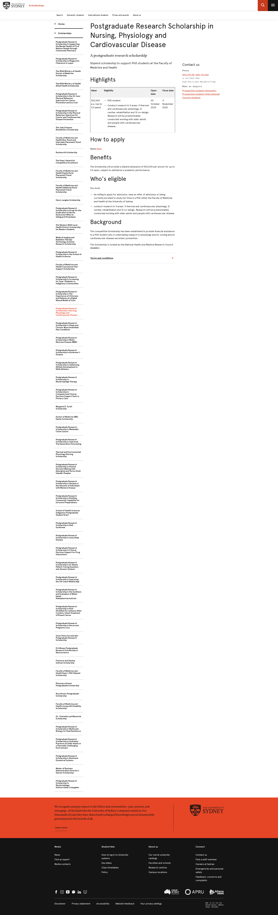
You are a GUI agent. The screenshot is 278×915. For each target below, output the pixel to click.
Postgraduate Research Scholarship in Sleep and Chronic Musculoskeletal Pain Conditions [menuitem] (67, 326)
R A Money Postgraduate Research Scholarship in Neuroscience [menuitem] (67, 650)
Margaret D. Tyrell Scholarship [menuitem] (64, 407)
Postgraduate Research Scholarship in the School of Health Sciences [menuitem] (68, 254)
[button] (263, 5)
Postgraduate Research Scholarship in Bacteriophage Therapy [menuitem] (66, 379)
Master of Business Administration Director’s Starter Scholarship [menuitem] (67, 770)
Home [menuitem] (61, 24)
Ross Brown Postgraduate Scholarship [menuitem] (67, 694)
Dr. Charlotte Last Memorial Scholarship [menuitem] (68, 717)
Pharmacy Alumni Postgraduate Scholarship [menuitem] (67, 684)
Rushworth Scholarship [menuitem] (66, 152)
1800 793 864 (202, 75)
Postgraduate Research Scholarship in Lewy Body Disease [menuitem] (67, 537)
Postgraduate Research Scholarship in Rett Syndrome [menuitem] (66, 525)
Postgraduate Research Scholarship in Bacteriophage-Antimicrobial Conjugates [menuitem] (67, 784)
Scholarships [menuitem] (65, 33)
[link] (68, 855)
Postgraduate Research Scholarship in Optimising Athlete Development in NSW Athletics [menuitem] (67, 365)
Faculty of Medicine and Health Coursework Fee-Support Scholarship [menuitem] (67, 266)
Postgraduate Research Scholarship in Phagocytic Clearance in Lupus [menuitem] (67, 61)
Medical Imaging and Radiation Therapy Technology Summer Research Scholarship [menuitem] (66, 240)
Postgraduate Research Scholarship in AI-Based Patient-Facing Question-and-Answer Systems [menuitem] (67, 565)
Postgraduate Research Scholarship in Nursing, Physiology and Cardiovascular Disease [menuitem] (66, 311)
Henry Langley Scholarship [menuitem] (68, 200)
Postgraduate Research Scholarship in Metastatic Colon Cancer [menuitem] (67, 429)
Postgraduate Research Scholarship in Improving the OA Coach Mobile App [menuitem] (67, 579)
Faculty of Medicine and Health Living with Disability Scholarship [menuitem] (68, 706)
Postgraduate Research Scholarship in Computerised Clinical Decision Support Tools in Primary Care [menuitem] (67, 394)
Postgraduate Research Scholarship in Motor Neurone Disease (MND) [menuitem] (66, 340)
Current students (191, 97)
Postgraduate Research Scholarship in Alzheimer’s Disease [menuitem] (68, 352)
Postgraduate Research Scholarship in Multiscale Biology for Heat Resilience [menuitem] (68, 729)
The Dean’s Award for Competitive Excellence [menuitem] (67, 161)
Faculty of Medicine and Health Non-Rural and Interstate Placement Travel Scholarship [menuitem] (68, 141)
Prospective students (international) (201, 94)
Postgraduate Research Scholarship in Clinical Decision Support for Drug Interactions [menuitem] (68, 551)
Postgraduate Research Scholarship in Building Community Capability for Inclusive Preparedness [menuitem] (67, 499)
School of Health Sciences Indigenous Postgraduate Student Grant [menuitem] (68, 512)
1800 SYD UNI (188, 75)
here (99, 148)
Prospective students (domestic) (199, 90)
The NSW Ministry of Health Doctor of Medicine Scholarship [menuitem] (68, 73)
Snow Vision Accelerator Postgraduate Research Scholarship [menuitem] (67, 638)
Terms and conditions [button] (101, 258)
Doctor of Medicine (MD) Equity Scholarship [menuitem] (67, 418)
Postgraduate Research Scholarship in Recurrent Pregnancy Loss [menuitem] (67, 625)
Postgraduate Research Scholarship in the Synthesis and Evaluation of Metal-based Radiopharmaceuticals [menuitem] (68, 594)
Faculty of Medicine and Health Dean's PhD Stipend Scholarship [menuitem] (68, 673)
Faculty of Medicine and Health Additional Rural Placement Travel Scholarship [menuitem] (67, 188)
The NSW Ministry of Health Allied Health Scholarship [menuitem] (68, 84)
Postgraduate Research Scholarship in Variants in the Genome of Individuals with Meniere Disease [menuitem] (68, 484)
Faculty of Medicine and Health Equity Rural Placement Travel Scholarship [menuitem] (67, 174)
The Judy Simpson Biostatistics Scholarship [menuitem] (67, 128)
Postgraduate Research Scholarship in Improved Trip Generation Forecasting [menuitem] (68, 441)
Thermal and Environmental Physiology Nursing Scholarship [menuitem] (68, 454)
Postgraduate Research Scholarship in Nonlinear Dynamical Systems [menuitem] (67, 758)
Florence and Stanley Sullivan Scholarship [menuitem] (65, 661)
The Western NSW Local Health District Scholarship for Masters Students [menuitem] (68, 227)
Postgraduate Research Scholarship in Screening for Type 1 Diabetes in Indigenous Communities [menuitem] (67, 280)
